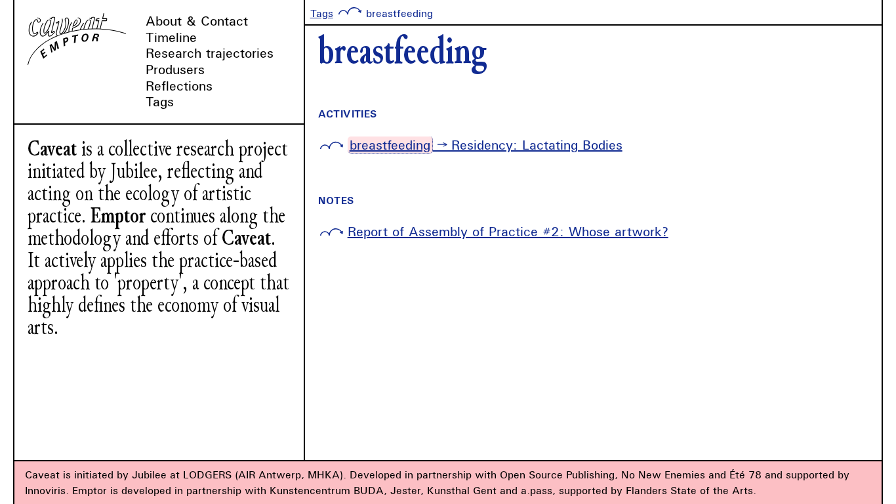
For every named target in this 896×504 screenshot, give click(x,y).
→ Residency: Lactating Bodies (486, 144)
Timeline (171, 37)
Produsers (175, 69)
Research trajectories (210, 53)
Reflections (179, 85)
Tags (160, 101)
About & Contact (197, 20)
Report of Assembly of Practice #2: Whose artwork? (508, 231)
